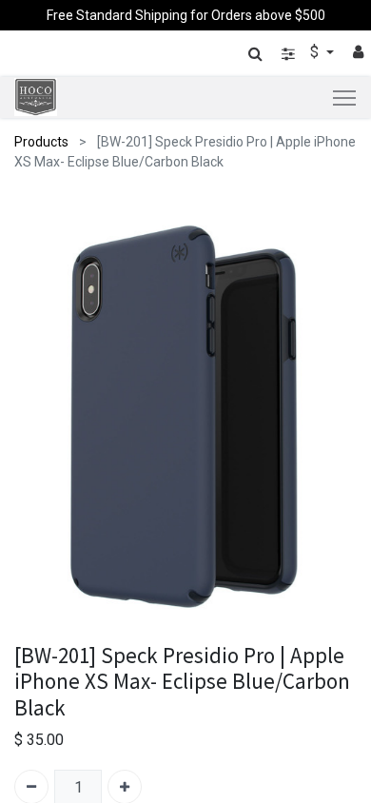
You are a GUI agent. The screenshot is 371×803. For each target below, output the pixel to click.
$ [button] (316, 52)
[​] (288, 54)
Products (41, 141)
